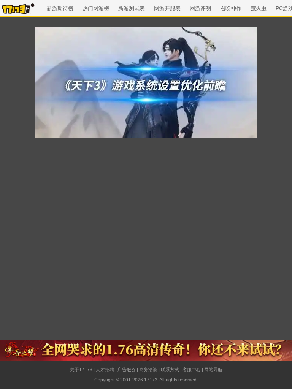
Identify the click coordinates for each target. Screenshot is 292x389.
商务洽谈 (148, 369)
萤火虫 (259, 8)
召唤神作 (230, 8)
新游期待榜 (60, 8)
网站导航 (213, 369)
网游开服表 (167, 8)
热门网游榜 (96, 8)
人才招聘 (105, 369)
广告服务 (126, 369)
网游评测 (200, 8)
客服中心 (191, 369)
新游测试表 (131, 8)
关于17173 (81, 369)
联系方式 (170, 369)
